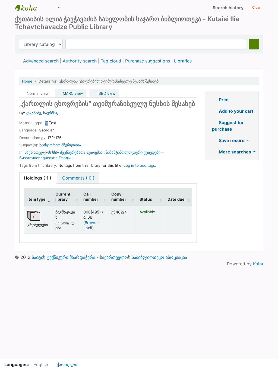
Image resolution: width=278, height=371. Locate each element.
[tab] (78, 178)
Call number (90, 197)
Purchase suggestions (147, 61)
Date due (176, 199)
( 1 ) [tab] (37, 178)
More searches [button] (235, 152)
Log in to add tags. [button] (140, 165)
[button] (46, 7)
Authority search (80, 61)
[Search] (254, 44)
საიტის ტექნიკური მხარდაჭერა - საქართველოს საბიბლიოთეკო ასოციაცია (109, 257)
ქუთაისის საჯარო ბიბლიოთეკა (28, 7)
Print (223, 99)
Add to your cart (235, 111)
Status (146, 199)
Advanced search (41, 61)
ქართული (67, 364)
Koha (258, 263)
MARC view (72, 93)
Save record (232, 140)
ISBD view (105, 93)
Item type (36, 199)
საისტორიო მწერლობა (60, 145)
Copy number (118, 197)
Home (27, 81)
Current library (63, 197)
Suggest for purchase (228, 126)
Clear (256, 7)
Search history (228, 7)
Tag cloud (111, 61)
